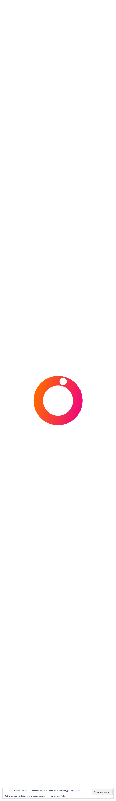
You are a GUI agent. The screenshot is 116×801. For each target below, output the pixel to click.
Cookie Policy (60, 796)
